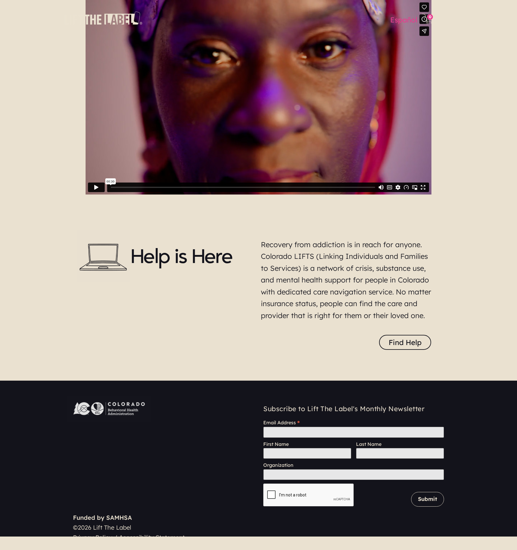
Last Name (368, 444)
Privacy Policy (92, 537)
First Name (276, 444)
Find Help (405, 342)
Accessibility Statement (152, 537)
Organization (278, 465)
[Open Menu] (445, 18)
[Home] (104, 18)
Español (403, 19)
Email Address (281, 422)
